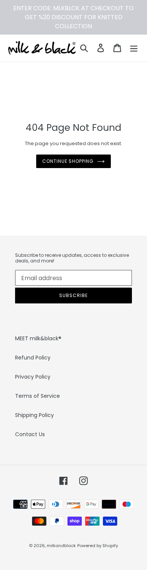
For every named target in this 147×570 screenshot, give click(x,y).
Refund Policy (33, 357)
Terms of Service (37, 396)
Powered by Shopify (97, 546)
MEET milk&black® (38, 338)
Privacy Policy (33, 377)
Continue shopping (67, 161)
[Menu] (134, 48)
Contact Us (30, 434)
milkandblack (61, 546)
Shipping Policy (34, 415)
